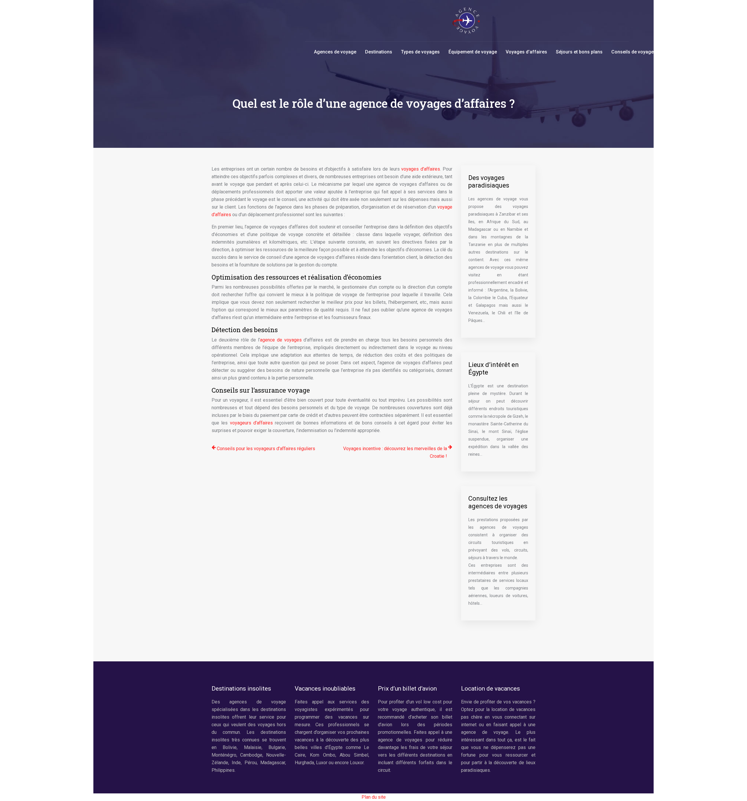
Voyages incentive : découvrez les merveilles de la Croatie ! (395, 452)
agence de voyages (281, 340)
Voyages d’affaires (526, 52)
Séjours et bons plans (579, 52)
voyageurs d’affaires (251, 423)
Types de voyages (420, 52)
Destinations (378, 52)
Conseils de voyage (632, 52)
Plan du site (374, 797)
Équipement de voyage (472, 52)
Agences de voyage (335, 52)
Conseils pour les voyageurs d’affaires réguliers (266, 448)
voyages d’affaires (420, 169)
